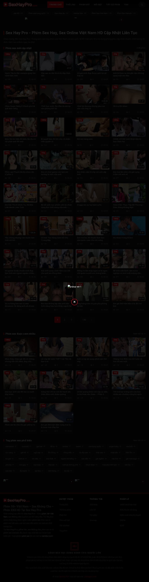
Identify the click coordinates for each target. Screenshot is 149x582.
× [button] (74, 301)
